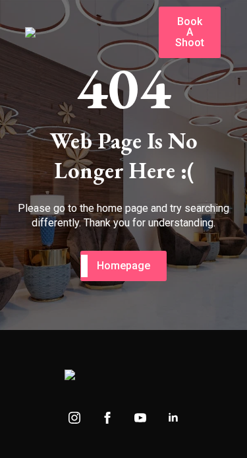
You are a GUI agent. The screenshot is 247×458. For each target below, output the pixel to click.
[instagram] (74, 417)
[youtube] (140, 417)
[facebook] (107, 417)
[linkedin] (173, 417)
